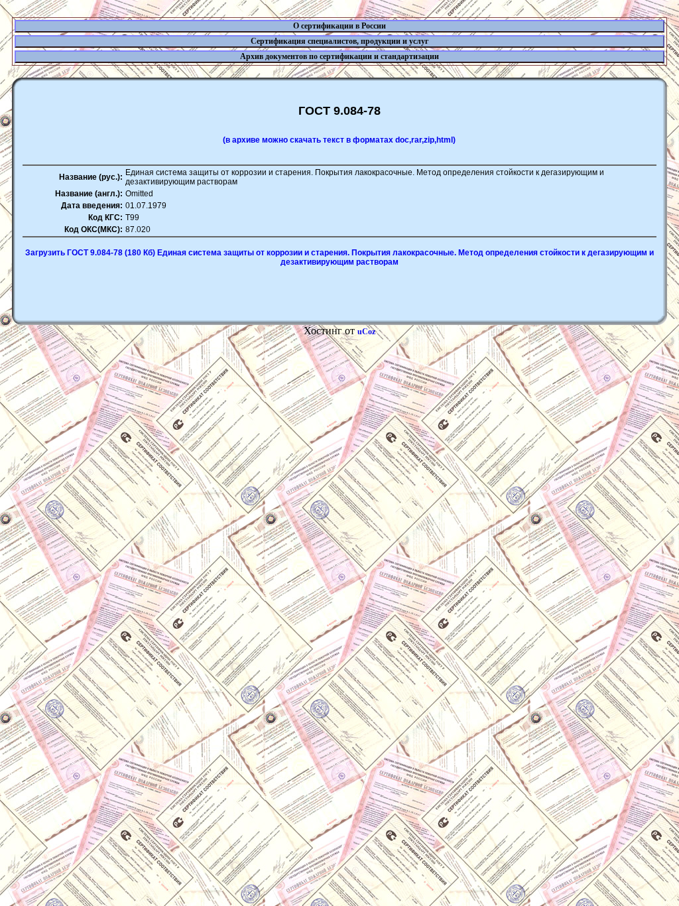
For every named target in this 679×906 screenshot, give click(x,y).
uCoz (366, 331)
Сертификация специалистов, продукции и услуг (339, 41)
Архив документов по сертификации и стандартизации (339, 56)
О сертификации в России (339, 26)
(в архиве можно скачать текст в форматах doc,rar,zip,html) (339, 140)
